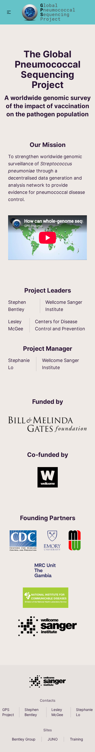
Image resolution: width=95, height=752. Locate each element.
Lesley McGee (57, 712)
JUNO (53, 739)
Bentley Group (23, 739)
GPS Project (8, 712)
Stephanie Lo (84, 712)
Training (76, 739)
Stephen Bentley (32, 712)
